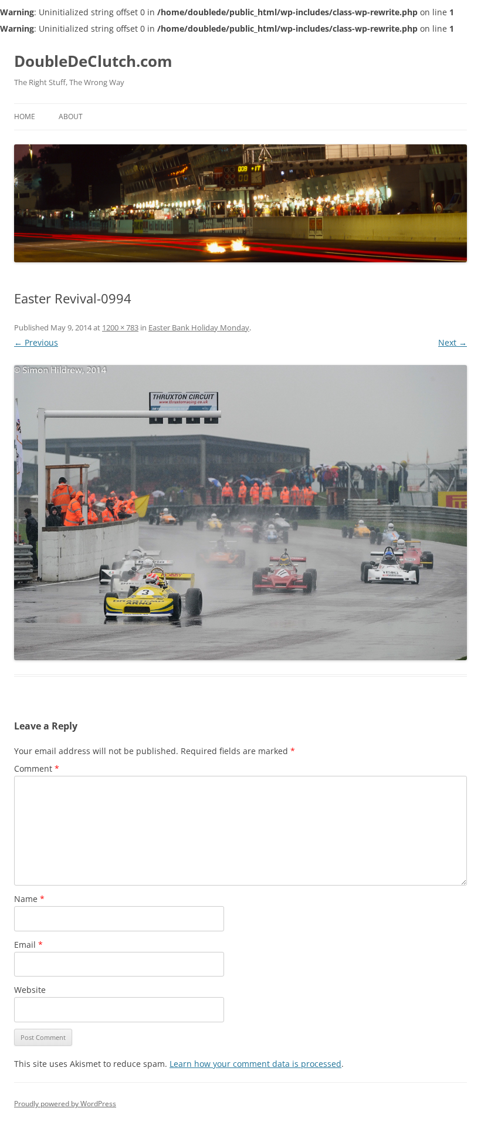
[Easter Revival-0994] (240, 513)
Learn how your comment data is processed (255, 1063)
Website (30, 989)
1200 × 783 (120, 327)
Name (29, 898)
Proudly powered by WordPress (65, 1104)
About (71, 116)
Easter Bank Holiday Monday (198, 327)
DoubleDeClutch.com (93, 61)
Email (28, 944)
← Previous (36, 342)
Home (24, 116)
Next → (452, 342)
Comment (36, 768)
